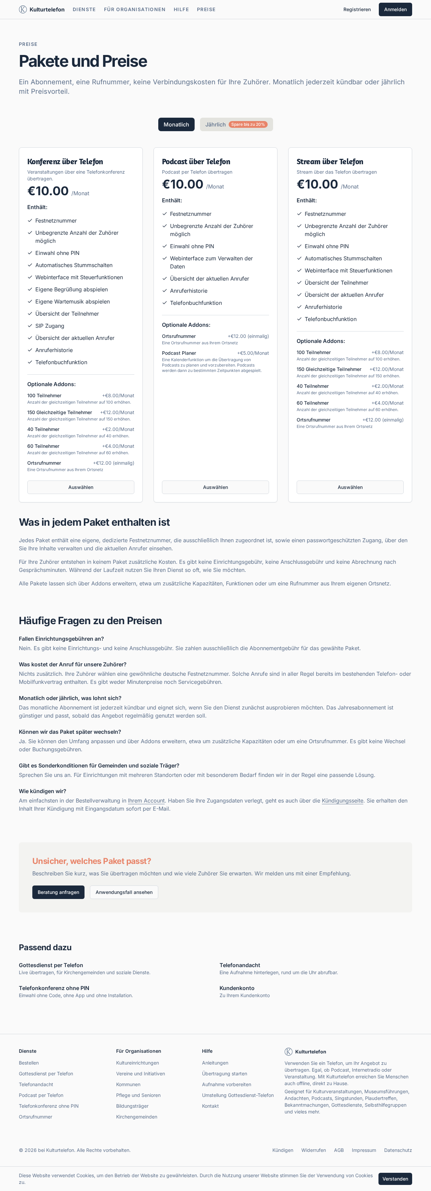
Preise (206, 9)
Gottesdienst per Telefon (46, 1073)
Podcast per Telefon (41, 1095)
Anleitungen (215, 1063)
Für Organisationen (135, 9)
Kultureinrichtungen (137, 1063)
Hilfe (181, 9)
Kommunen (128, 1084)
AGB (339, 1150)
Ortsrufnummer (35, 1117)
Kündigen (282, 1150)
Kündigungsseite (342, 800)
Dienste (84, 9)
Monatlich (176, 124)
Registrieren (357, 9)
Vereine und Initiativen (140, 1073)
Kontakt (210, 1106)
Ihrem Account (146, 800)
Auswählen (80, 487)
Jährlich (235, 124)
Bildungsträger (132, 1106)
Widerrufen (313, 1150)
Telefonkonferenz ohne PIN (49, 1106)
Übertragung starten (224, 1073)
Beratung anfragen (58, 892)
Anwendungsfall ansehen (124, 892)
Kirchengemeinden (136, 1117)
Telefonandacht (36, 1084)
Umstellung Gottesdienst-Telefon (238, 1095)
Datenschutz (398, 1150)
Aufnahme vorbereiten (226, 1084)
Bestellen (29, 1063)
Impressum (364, 1150)
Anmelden (395, 9)
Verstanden (395, 1179)
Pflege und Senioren (138, 1095)
